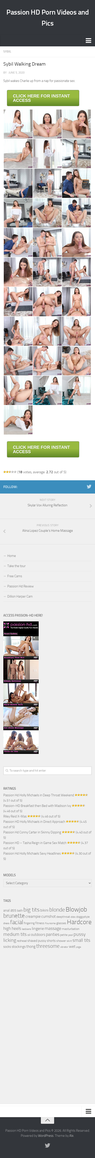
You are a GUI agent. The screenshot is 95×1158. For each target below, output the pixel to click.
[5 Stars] (15, 472)
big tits (31, 909)
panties (52, 934)
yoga (78, 946)
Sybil (7, 51)
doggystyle (83, 916)
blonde (57, 909)
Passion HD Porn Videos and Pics (47, 17)
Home (11, 556)
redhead (22, 940)
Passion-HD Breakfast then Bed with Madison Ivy (37, 806)
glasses (61, 923)
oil (28, 935)
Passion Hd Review (20, 586)
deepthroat (63, 916)
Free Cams (14, 576)
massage (53, 928)
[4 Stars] (12, 472)
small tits (81, 940)
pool (70, 935)
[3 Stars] (10, 472)
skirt (69, 940)
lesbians (26, 929)
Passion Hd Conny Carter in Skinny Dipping (32, 832)
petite (64, 935)
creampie (33, 916)
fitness (39, 923)
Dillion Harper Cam (20, 596)
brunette (14, 915)
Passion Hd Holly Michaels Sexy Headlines (32, 853)
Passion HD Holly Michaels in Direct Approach (34, 822)
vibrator (64, 947)
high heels (12, 928)
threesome (48, 946)
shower (61, 940)
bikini (44, 910)
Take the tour (16, 566)
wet (72, 946)
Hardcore (79, 922)
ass (13, 910)
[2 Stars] (7, 472)
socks (7, 947)
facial (16, 922)
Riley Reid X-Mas (15, 816)
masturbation (70, 929)
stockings (19, 946)
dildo (73, 916)
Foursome (50, 923)
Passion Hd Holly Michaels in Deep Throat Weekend (38, 795)
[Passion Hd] (21, 753)
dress (6, 923)
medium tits (15, 934)
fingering (29, 923)
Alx (71, 1136)
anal (6, 910)
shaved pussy (36, 941)
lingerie (38, 928)
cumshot (48, 916)
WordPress (45, 1136)
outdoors (38, 934)
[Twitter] (89, 486)
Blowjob (76, 909)
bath (20, 910)
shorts (51, 941)
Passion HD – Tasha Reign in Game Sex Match (34, 843)
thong (31, 946)
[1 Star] (4, 472)
